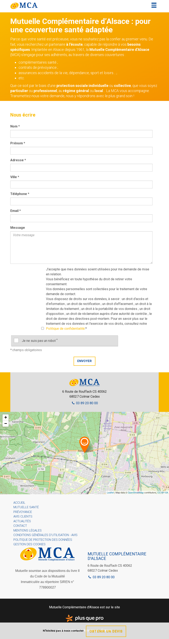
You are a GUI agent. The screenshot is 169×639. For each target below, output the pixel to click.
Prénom (17, 143)
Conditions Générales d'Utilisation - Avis (45, 535)
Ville (14, 177)
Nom (15, 126)
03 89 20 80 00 (86, 403)
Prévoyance (22, 512)
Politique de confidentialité (65, 329)
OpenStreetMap (136, 492)
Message (17, 228)
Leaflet (110, 492)
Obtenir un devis (106, 631)
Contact (20, 526)
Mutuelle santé (26, 507)
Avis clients (22, 516)
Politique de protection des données (42, 540)
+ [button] (5, 417)
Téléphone (19, 194)
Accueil (19, 503)
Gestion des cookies (29, 544)
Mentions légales (27, 530)
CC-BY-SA (162, 492)
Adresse (18, 160)
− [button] (5, 423)
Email (15, 211)
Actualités (22, 521)
